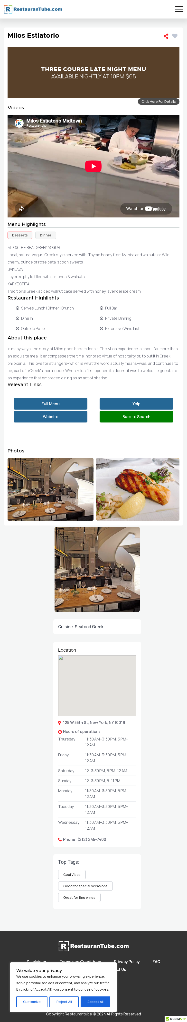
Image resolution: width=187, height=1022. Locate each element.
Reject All (64, 1001)
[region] (63, 987)
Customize (32, 1001)
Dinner (45, 235)
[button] (97, 783)
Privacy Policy (127, 961)
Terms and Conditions (80, 961)
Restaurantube (78, 1014)
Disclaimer (37, 961)
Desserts (20, 235)
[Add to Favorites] (175, 35)
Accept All (95, 1001)
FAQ (156, 961)
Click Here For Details (158, 101)
